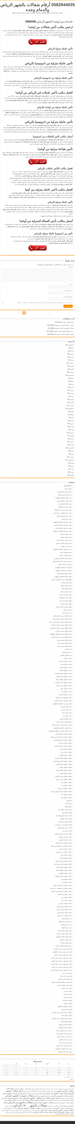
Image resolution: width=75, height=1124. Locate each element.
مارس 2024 (70, 423)
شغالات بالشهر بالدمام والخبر (64, 764)
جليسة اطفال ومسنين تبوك (64, 640)
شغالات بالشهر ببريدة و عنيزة (64, 779)
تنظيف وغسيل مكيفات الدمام (64, 607)
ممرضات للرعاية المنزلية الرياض (63, 1114)
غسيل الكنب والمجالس (65, 940)
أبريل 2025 (71, 387)
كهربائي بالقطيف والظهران (64, 1006)
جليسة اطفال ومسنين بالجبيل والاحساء (61, 625)
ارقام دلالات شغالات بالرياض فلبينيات (47, 1091)
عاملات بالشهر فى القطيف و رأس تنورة (61, 888)
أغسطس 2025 (70, 375)
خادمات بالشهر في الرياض (59, 1096)
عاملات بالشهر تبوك (66, 879)
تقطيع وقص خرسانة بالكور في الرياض (61, 579)
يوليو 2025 (71, 378)
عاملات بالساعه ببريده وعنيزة (64, 852)
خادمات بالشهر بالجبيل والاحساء (63, 673)
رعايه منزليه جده (67, 716)
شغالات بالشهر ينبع (67, 797)
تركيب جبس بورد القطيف (65, 507)
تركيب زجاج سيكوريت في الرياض (63, 513)
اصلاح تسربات (68, 488)
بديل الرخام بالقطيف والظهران (63, 498)
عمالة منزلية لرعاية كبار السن (43, 1112)
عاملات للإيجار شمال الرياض (64, 909)
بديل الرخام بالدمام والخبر (65, 495)
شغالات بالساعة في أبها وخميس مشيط (61, 737)
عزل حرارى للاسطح (66, 924)
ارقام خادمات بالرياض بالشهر (38, 1089)
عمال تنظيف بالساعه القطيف (64, 936)
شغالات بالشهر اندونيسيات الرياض (12, 1098)
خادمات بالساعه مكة (66, 664)
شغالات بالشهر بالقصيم (65, 773)
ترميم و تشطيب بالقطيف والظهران (62, 549)
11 (59, 1070)
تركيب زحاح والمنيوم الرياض (64, 516)
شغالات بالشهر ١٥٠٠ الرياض (30, 1105)
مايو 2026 (71, 348)
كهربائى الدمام (68, 994)
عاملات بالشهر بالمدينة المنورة (63, 876)
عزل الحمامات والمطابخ (65, 921)
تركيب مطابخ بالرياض (66, 534)
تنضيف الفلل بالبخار (66, 588)
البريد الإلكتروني (68, 290)
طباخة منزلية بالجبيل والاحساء (64, 815)
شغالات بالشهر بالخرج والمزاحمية (63, 761)
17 (68, 1072)
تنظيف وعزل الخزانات (66, 604)
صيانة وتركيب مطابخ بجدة (65, 809)
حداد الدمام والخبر (67, 652)
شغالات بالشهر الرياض (32, 1098)
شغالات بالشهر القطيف (65, 755)
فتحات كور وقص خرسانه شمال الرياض (61, 964)
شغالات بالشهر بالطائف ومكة (64, 770)
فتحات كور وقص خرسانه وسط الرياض (61, 970)
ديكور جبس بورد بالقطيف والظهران (62, 703)
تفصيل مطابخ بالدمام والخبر (64, 573)
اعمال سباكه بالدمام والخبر (64, 492)
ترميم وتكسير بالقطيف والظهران (63, 558)
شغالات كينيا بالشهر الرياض (10, 1108)
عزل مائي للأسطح (67, 927)
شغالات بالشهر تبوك (66, 782)
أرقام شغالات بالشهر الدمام (68, 1089)
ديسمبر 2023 (70, 432)
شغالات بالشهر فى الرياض (65, 788)
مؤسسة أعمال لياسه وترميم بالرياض (62, 1012)
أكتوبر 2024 (70, 402)
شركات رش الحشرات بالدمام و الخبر (62, 725)
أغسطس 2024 (70, 408)
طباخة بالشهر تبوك (67, 812)
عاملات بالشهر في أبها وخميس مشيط (61, 891)
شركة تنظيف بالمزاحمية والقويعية (63, 728)
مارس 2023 (70, 442)
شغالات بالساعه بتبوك (66, 749)
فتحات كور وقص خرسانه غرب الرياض (62, 967)
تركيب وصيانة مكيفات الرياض (64, 543)
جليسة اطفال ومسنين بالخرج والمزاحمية (61, 628)
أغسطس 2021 (70, 460)
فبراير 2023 (70, 445)
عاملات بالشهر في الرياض (61, 1112)
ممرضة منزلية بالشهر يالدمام (64, 1033)
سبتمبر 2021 (70, 457)
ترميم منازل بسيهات (66, 546)
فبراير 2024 (70, 426)
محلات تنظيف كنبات (66, 1015)
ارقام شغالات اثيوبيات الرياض (30, 1091)
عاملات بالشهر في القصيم (65, 894)
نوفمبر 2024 (70, 399)
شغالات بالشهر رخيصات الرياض (61, 1102)
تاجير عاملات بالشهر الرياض (64, 501)
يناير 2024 (71, 429)
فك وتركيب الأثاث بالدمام (65, 979)
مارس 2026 (70, 354)
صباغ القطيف (68, 806)
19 (47, 1072)
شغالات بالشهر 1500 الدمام (51, 1098)
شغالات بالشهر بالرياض (65, 767)
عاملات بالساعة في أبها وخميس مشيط (61, 846)
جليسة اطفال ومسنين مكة (65, 646)
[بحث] (24, 313)
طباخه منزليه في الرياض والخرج (63, 834)
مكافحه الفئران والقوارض (65, 1027)
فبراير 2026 (70, 357)
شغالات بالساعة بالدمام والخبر (64, 734)
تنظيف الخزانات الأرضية (65, 594)
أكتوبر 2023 (70, 435)
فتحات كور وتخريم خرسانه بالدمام (63, 949)
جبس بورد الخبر (67, 610)
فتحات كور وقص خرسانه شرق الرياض (61, 961)
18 (59, 1072)
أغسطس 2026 (70, 345)
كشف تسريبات (68, 991)
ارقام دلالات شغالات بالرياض (23, 1089)
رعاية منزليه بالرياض (66, 709)
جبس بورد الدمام (67, 613)
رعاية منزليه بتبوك (67, 712)
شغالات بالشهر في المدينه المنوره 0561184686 (61, 328)
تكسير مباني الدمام (66, 582)
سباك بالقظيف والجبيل (66, 719)
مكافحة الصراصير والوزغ (65, 1024)
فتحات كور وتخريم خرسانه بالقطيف (62, 952)
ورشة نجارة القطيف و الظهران (63, 1048)
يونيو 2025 (71, 381)
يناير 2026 (71, 360)
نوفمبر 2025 (70, 366)
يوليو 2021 (71, 463)
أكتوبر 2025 (70, 369)
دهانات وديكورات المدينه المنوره (63, 700)
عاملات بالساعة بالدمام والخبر (64, 843)
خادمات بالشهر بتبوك (66, 688)
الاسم (71, 284)
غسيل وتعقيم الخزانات (66, 943)
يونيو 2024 (71, 414)
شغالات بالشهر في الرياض (20, 1102)
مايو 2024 (71, 417)
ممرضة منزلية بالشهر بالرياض (64, 1030)
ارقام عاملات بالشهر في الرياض (56, 1093)
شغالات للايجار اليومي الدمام (44, 1110)
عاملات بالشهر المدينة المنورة (64, 861)
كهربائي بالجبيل (68, 1003)
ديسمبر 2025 (70, 363)
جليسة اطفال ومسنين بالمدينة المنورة (61, 637)
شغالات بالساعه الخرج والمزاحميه (63, 740)
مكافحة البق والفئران (66, 1021)
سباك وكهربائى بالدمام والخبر (64, 722)
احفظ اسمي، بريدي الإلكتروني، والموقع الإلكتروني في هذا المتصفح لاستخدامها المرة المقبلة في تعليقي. (45, 302)
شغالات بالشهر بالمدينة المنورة (63, 776)
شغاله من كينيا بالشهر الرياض (29, 1110)
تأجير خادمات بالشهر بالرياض (61, 35)
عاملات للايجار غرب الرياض (64, 915)
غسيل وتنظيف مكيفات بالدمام (64, 946)
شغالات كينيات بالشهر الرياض (63, 1110)
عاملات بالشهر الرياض (66, 858)
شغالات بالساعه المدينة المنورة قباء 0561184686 (60, 334)
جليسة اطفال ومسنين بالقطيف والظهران (61, 634)
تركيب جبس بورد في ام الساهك (63, 510)
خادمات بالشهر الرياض (66, 667)
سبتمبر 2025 (70, 372)
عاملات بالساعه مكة (66, 855)
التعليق (70, 267)
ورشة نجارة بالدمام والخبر (65, 1052)
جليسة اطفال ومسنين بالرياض (63, 631)
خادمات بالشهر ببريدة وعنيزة (64, 685)
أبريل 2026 (71, 351)
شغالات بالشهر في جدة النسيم (54, 1106)
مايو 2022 (71, 454)
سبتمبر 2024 (70, 405)
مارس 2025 (70, 390)
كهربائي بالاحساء (67, 1000)
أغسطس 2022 (70, 448)
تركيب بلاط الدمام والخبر (65, 504)
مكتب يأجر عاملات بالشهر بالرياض (24, 1112)
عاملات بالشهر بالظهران (65, 873)
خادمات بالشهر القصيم (66, 670)
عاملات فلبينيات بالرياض (65, 903)
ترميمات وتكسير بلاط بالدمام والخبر (62, 561)
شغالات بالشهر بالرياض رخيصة (61, 241)
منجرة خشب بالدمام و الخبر (64, 1036)
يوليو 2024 (71, 411)
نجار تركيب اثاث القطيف (65, 1039)
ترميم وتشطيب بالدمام (65, 555)
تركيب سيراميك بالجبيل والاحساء (63, 525)
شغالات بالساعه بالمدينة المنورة (63, 746)
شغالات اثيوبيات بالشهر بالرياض (19, 1096)
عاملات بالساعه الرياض (65, 849)
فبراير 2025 (70, 393)
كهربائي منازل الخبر (66, 1009)
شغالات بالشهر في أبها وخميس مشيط (61, 791)
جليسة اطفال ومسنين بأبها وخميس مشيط (60, 622)
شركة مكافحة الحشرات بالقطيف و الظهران (60, 731)
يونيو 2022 (71, 451)
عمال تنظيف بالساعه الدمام (64, 933)
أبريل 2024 (71, 420)
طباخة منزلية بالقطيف (66, 818)
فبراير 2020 (70, 472)
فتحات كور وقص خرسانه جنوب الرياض (61, 958)
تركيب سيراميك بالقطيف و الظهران (62, 531)
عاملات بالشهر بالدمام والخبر (64, 867)
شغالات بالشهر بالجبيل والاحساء (63, 758)
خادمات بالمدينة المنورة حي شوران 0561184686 (60, 325)
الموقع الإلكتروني (68, 296)
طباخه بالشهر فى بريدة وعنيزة (63, 824)
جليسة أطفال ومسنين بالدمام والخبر (62, 619)
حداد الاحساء (68, 649)
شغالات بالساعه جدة (66, 752)
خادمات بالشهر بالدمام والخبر (64, 676)
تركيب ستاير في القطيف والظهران (62, 522)
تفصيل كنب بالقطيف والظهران (63, 570)
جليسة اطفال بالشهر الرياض (38, 1093)
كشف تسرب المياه (67, 988)
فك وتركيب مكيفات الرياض (64, 985)
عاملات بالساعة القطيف (65, 840)
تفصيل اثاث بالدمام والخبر (65, 564)
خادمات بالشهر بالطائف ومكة (64, 679)
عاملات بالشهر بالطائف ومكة (64, 870)
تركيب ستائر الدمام (66, 519)
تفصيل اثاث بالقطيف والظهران (63, 567)
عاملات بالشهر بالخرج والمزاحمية (63, 864)
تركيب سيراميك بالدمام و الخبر (63, 528)
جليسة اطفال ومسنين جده (65, 643)
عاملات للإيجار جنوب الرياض (64, 906)
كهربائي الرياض (67, 997)
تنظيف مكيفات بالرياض (65, 600)
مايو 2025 (71, 384)
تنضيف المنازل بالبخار (66, 591)
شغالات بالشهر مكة (66, 794)
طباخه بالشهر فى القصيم (65, 821)
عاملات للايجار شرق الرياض (64, 912)
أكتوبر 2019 (70, 475)
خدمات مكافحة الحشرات (65, 694)
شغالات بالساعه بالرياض (65, 743)
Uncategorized (68, 485)
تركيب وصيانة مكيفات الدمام (64, 540)
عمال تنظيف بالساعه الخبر (64, 930)
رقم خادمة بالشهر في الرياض (42, 1096)
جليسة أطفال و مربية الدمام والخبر (62, 616)
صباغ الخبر (69, 800)
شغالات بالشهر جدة (66, 785)
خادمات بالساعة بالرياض (65, 661)
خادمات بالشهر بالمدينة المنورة (63, 682)
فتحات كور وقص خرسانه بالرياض (63, 955)
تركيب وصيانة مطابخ (66, 537)
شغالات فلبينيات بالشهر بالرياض (29, 1108)
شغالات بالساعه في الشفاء (67, 1098)
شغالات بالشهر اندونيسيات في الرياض (64, 1100)
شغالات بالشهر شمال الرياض (43, 1103)
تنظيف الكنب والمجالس (65, 597)
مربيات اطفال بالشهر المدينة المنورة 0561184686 (60, 331)
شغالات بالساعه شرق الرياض (30, 96)
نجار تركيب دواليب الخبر (65, 1042)
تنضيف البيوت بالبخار (66, 585)
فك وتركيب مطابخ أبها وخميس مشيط (62, 982)
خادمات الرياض (68, 658)
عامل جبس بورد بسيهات (65, 837)
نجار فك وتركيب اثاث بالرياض (64, 1045)
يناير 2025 (71, 396)
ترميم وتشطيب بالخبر (66, 552)
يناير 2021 (71, 469)
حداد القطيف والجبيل (66, 655)
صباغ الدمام (68, 803)
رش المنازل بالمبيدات (66, 706)
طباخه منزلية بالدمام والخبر (64, 828)
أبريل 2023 (71, 439)
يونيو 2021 (71, 466)
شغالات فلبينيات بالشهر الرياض (47, 1108)
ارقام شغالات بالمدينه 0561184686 (64, 322)
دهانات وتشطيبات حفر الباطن (64, 697)
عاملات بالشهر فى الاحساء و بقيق (63, 885)
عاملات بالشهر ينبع (67, 897)
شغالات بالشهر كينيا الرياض (19, 193)
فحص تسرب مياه (67, 973)
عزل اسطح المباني (67, 918)
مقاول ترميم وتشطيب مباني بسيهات (62, 1018)
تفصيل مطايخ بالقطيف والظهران (63, 576)
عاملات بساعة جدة (67, 900)
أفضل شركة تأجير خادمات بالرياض (53, 1089)
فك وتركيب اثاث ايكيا (66, 976)
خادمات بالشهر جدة (66, 691)
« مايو (72, 1079)
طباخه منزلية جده (67, 831)
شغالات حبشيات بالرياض (62, 1108)
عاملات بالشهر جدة (66, 882)
